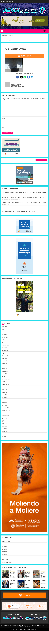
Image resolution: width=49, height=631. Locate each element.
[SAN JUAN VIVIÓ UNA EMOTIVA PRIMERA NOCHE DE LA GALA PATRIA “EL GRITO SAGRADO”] (21, 584)
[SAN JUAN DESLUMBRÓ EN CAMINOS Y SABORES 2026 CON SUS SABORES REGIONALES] (5, 584)
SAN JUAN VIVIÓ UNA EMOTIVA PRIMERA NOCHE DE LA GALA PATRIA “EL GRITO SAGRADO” (23, 211)
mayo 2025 (4, 363)
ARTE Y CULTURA (6, 541)
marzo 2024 (5, 400)
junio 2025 (4, 360)
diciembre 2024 (6, 376)
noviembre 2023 (6, 410)
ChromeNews (29, 629)
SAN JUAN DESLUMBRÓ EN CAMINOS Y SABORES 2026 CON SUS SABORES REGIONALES (22, 208)
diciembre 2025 (6, 345)
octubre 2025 (5, 350)
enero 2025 (4, 373)
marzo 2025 (5, 368)
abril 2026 (4, 334)
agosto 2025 (5, 355)
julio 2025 (4, 358)
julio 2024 (4, 389)
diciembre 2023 (6, 407)
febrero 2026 (5, 340)
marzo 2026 (5, 337)
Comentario (5, 102)
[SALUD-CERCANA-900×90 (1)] (24, 57)
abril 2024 (4, 397)
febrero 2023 (5, 434)
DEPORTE (4, 544)
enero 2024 (4, 405)
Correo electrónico (7, 123)
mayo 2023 (4, 426)
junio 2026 (4, 329)
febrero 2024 (5, 402)
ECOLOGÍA (4, 546)
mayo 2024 (4, 394)
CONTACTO (27, 627)
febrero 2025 (5, 371)
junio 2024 (4, 392)
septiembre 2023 (6, 415)
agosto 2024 (5, 387)
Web (3, 127)
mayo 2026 (4, 332)
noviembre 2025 (6, 347)
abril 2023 (4, 428)
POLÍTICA (4, 554)
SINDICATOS (5, 559)
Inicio (2, 625)
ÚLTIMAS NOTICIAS (7, 562)
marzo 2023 (5, 431)
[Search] (47, 31)
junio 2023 (4, 423)
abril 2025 (4, 366)
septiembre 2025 (6, 353)
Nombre (4, 118)
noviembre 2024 (6, 379)
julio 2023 (4, 421)
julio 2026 (4, 326)
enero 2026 (4, 342)
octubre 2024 (5, 381)
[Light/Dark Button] (44, 31)
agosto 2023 (5, 418)
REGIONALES (5, 557)
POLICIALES (5, 551)
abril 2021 (4, 436)
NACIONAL (5, 549)
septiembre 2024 (6, 384)
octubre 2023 (5, 413)
